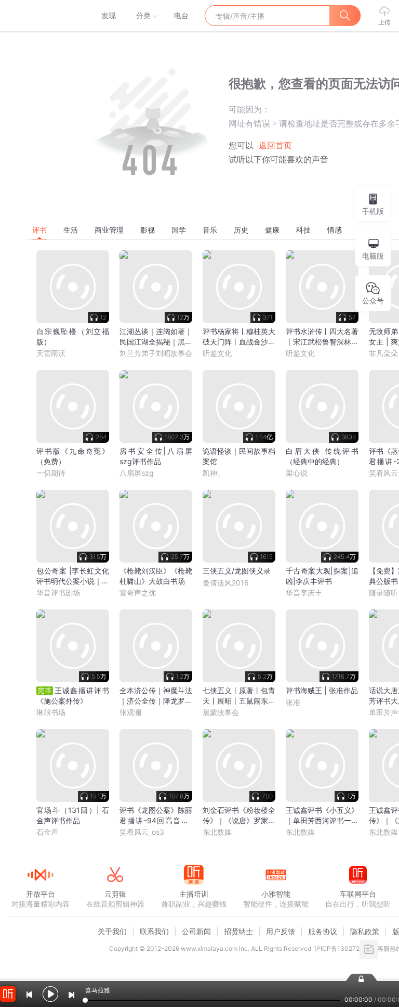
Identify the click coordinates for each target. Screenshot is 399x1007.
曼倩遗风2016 (226, 582)
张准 (293, 702)
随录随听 (383, 592)
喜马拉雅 (40, 15)
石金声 (47, 831)
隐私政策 (364, 931)
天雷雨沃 (50, 353)
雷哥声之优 (137, 592)
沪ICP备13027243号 (344, 948)
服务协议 (322, 931)
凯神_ (211, 472)
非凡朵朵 (383, 353)
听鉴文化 (217, 353)
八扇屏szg (136, 472)
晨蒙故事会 (221, 712)
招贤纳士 (238, 931)
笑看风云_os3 (141, 831)
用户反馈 (280, 931)
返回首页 (275, 145)
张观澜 (130, 712)
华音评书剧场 (58, 592)
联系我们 (154, 931)
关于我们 (112, 931)
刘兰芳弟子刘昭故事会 (155, 353)
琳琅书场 (50, 712)
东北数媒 (217, 831)
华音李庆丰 (304, 592)
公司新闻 (196, 931)
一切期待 (50, 472)
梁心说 (297, 472)
